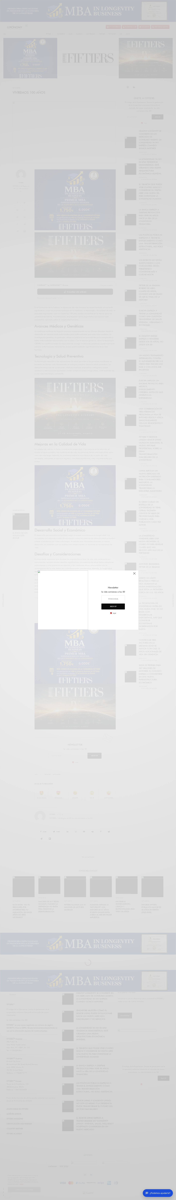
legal (114, 613)
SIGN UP (113, 606)
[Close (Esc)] (134, 574)
